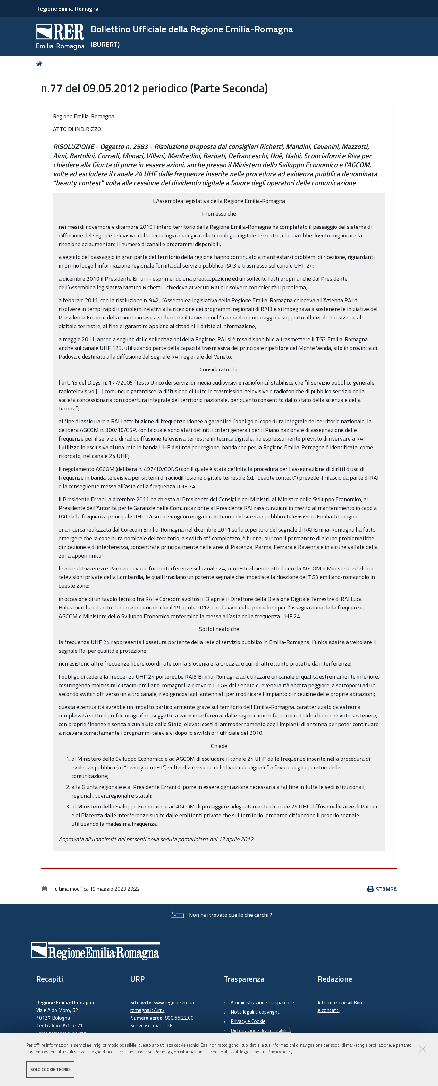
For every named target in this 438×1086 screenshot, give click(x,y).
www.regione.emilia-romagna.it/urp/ (163, 1006)
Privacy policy (280, 1052)
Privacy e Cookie (248, 1021)
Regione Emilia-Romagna (67, 8)
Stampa (386, 889)
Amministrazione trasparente (262, 1002)
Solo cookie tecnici (50, 1069)
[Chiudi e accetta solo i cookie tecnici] (422, 1049)
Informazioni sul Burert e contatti (342, 1006)
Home (40, 63)
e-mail (155, 1025)
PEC (170, 1025)
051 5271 (72, 1025)
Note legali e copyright (255, 1012)
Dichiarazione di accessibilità (261, 1030)
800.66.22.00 (179, 1018)
